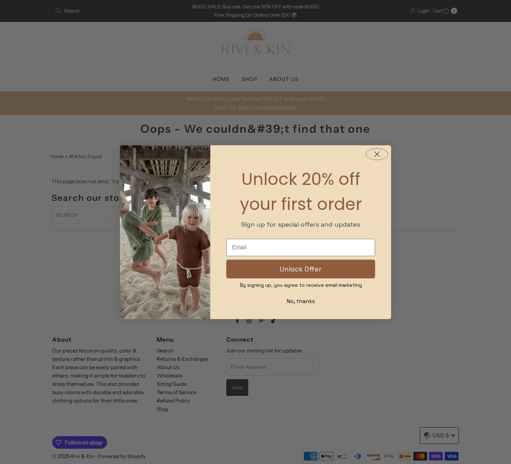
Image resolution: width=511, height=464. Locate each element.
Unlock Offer (301, 269)
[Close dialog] (377, 154)
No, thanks (301, 301)
